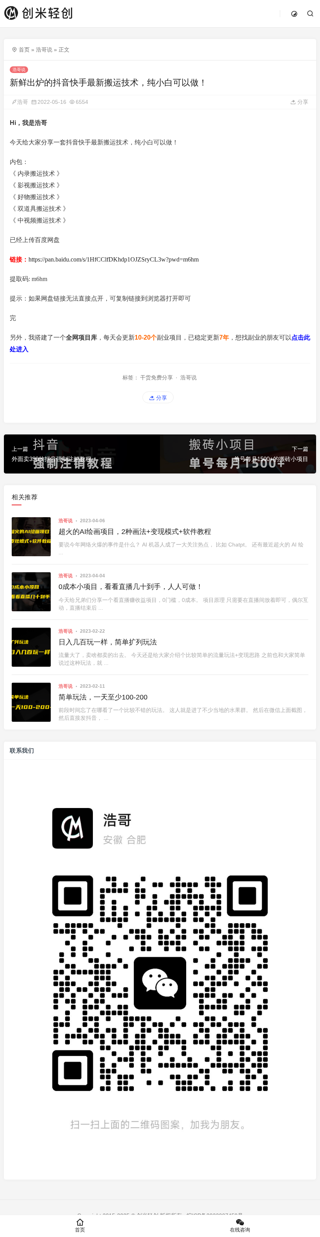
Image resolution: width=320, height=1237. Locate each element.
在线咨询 (240, 1230)
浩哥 (22, 102)
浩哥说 (44, 49)
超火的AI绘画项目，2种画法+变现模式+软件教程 (135, 532)
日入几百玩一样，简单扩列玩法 (108, 642)
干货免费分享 (156, 377)
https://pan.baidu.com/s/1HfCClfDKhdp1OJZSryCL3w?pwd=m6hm (113, 259)
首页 (24, 49)
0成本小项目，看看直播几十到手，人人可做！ (131, 587)
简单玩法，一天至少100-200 (103, 697)
